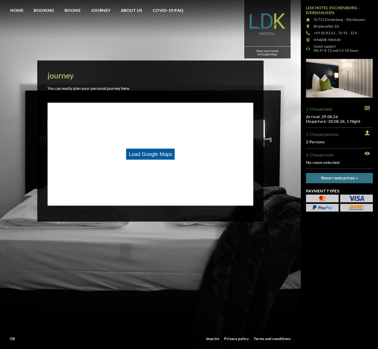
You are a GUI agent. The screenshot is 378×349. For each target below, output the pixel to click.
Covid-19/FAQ (168, 10)
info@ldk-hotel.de (327, 40)
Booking (44, 10)
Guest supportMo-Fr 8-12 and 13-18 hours (336, 48)
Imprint (212, 338)
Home (16, 10)
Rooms (73, 10)
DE (12, 338)
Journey (101, 10)
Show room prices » (339, 177)
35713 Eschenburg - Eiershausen (339, 20)
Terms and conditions (272, 338)
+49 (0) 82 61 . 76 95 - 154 (335, 33)
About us (131, 10)
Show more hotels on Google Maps (267, 52)
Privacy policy (236, 338)
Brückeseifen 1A (326, 26)
